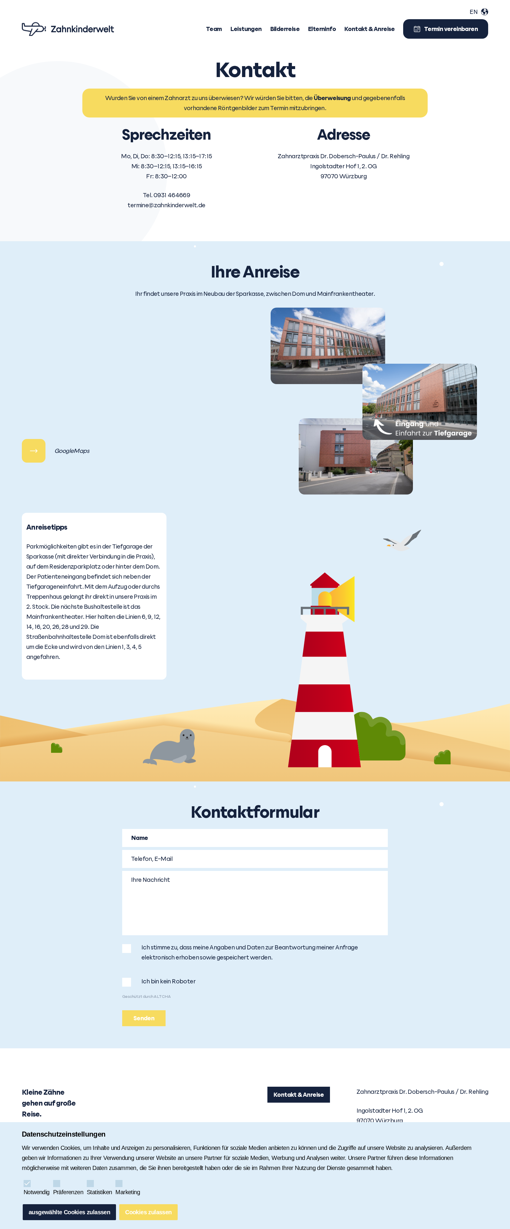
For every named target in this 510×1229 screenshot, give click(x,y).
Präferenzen (68, 1192)
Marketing (127, 1192)
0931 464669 (171, 195)
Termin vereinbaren (451, 29)
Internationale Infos (484, 11)
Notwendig (37, 1192)
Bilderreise (285, 29)
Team (214, 29)
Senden (143, 1018)
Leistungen (246, 29)
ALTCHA (162, 996)
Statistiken (99, 1192)
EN (474, 12)
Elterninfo (322, 29)
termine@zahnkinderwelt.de (166, 205)
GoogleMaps (33, 451)
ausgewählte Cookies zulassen (69, 1212)
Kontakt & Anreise (298, 1095)
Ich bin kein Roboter (168, 981)
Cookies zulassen (148, 1212)
